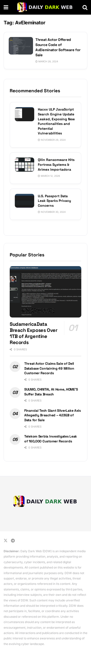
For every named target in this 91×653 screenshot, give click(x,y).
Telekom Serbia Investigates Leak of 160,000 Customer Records (50, 438)
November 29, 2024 (53, 139)
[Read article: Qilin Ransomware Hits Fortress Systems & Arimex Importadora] (24, 164)
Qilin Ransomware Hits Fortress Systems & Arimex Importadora (56, 164)
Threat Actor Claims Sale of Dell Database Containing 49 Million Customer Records (49, 368)
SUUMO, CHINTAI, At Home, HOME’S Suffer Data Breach (51, 391)
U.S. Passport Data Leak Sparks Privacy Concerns (54, 201)
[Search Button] (85, 7)
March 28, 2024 (48, 61)
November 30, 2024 (53, 211)
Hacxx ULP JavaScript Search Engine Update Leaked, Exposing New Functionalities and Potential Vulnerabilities (56, 121)
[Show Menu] (6, 7)
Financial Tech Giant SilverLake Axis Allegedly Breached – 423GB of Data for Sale (52, 415)
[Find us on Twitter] (6, 540)
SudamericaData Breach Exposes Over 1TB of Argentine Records (33, 333)
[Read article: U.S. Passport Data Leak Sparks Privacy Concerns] (24, 201)
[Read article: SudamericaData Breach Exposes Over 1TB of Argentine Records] (45, 291)
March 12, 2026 (50, 175)
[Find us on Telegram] (13, 540)
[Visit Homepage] (45, 7)
